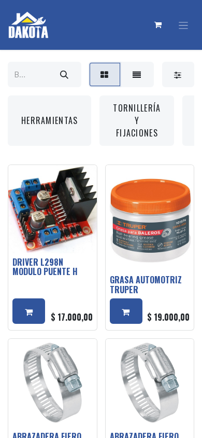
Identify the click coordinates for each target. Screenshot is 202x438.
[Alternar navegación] (183, 25)
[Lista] (136, 74)
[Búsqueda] (64, 74)
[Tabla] (105, 74)
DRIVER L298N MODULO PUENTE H (45, 267)
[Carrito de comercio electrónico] (158, 25)
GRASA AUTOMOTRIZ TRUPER (146, 284)
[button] (28, 311)
